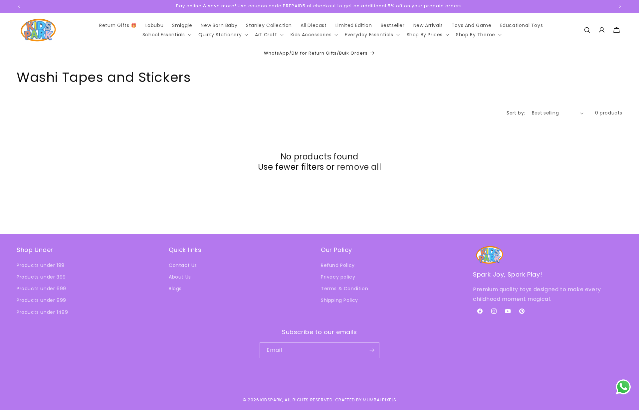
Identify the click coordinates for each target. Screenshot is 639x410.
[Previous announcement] (19, 6)
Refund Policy (338, 265)
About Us (180, 277)
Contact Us (183, 265)
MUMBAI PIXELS (379, 400)
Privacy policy (338, 277)
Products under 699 (41, 288)
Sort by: (516, 112)
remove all (359, 167)
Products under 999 (41, 300)
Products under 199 (41, 265)
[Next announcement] (620, 6)
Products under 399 (41, 277)
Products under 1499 (42, 312)
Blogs (175, 288)
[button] (166, 34)
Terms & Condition (344, 288)
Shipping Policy (339, 300)
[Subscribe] (371, 350)
